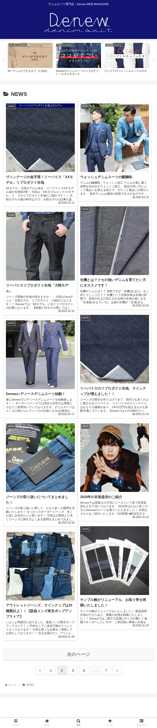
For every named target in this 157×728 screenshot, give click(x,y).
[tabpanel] (30, 60)
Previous (3, 61)
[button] (145, 481)
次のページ (78, 654)
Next (154, 61)
